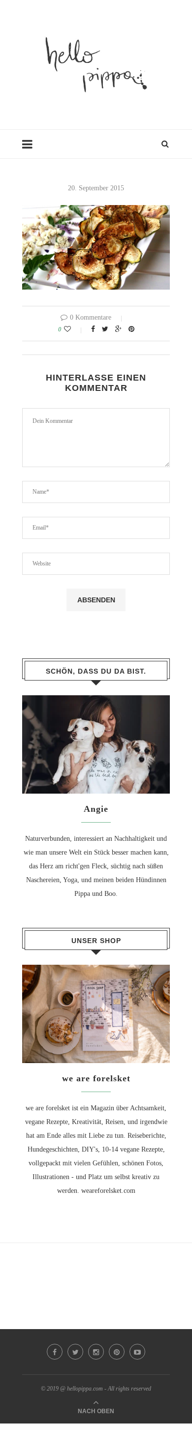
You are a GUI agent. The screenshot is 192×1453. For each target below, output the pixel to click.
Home (30, 148)
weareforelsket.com (108, 1190)
